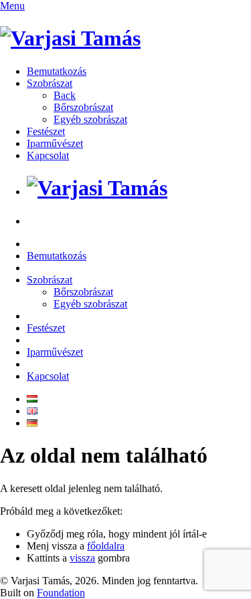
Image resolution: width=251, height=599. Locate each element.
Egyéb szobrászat (90, 119)
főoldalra (105, 546)
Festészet (46, 131)
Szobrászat (49, 83)
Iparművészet (55, 143)
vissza (82, 558)
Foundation (61, 592)
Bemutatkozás (56, 71)
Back (65, 95)
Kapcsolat (48, 155)
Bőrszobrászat (83, 107)
